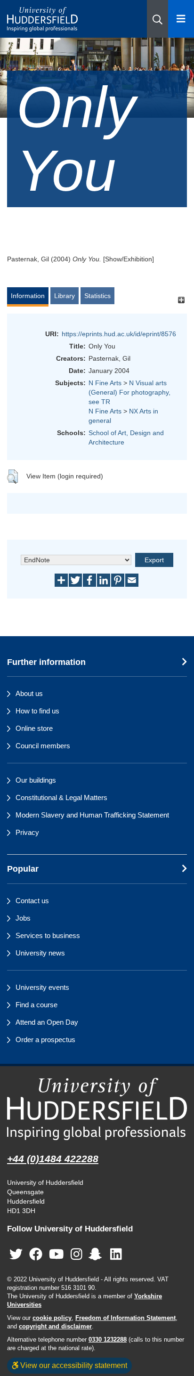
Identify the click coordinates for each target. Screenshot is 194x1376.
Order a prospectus (45, 1040)
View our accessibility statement (72, 1365)
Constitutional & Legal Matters (61, 797)
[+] (181, 300)
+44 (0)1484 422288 (52, 1158)
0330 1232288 (108, 1339)
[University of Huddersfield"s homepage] (97, 1109)
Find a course (36, 1005)
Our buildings (36, 780)
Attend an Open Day (47, 1022)
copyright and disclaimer (55, 1326)
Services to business (48, 935)
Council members (43, 746)
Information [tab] (28, 295)
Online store (34, 728)
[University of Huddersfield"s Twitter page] (16, 1254)
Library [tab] (64, 295)
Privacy (27, 832)
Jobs (23, 918)
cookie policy (52, 1318)
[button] (157, 19)
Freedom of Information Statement (125, 1318)
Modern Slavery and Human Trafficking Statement (92, 815)
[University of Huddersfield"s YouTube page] (56, 1254)
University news (40, 953)
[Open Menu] (181, 19)
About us (29, 693)
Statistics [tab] (97, 295)
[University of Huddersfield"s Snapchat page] (97, 1254)
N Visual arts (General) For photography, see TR (129, 392)
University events (42, 987)
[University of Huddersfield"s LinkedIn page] (116, 1254)
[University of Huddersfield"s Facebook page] (35, 1254)
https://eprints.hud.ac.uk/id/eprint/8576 (119, 334)
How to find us (37, 711)
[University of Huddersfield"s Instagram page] (76, 1254)
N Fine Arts (105, 383)
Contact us (32, 901)
